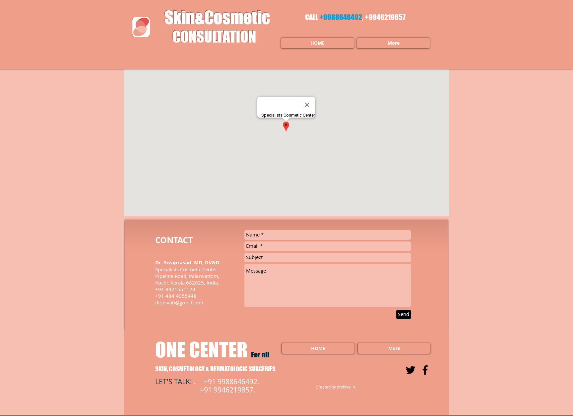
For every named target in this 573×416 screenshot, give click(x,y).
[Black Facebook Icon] (425, 370)
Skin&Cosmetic (214, 17)
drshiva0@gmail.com (179, 302)
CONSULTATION (214, 36)
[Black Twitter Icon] (410, 370)
